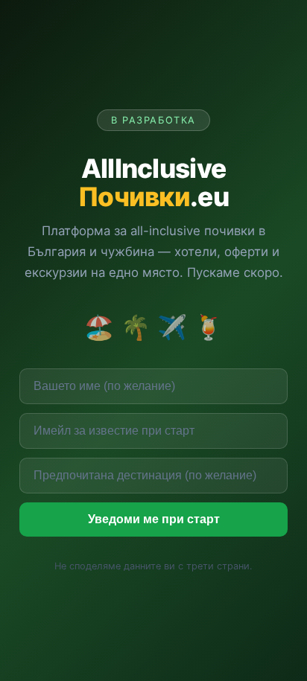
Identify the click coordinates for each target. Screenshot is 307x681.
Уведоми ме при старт (154, 519)
